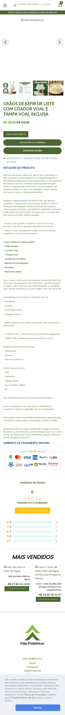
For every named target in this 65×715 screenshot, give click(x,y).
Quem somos (32, 670)
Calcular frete (16, 134)
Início (32, 663)
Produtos (32, 667)
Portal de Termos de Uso (23, 697)
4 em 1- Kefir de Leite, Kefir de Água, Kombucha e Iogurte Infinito (48, 586)
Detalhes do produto (19, 168)
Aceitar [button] (38, 707)
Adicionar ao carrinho (16, 588)
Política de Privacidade (35, 694)
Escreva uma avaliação (32, 510)
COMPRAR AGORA (32, 151)
